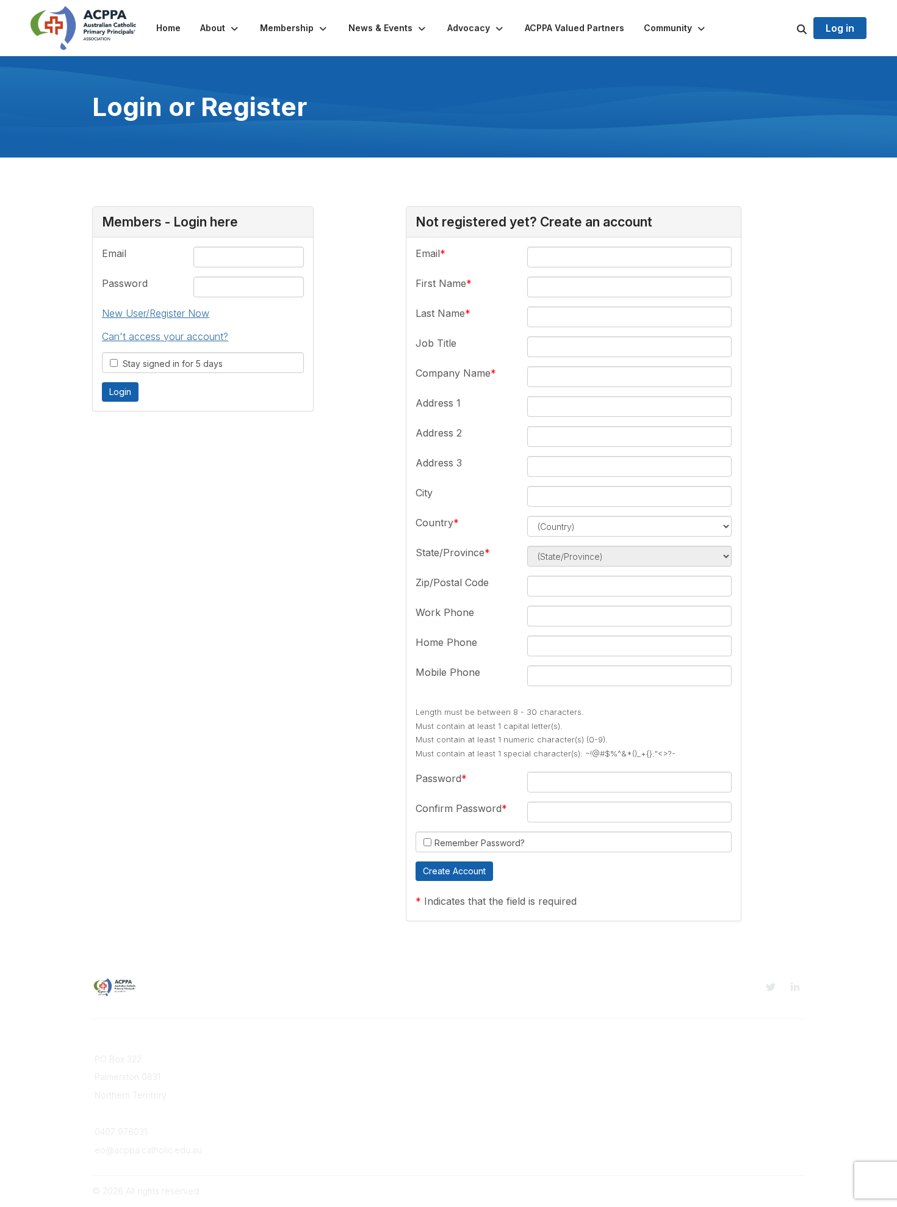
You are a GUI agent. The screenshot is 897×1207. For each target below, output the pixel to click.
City (424, 493)
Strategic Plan (664, 1070)
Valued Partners (487, 1070)
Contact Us (297, 1083)
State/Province (450, 552)
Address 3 (439, 463)
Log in (840, 28)
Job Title (436, 343)
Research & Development (507, 1059)
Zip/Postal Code (452, 582)
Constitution (659, 1059)
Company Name (453, 373)
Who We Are (300, 1059)
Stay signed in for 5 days (170, 363)
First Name (441, 283)
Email (114, 253)
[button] (220, 28)
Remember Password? (479, 843)
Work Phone (445, 612)
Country (434, 523)
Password (125, 283)
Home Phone (446, 642)
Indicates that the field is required (500, 901)
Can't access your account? (165, 336)
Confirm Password (459, 808)
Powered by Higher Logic (753, 1191)
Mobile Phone (448, 672)
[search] (786, 28)
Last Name (440, 313)
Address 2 (439, 433)
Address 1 (438, 403)
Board (287, 1070)
